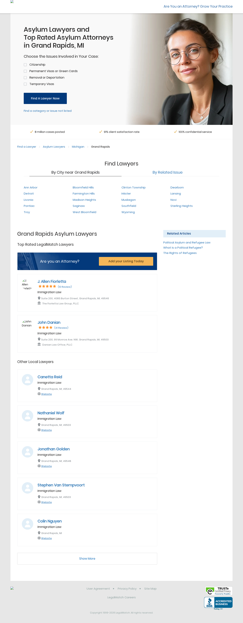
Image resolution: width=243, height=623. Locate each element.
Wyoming (128, 212)
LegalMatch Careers (121, 597)
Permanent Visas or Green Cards (53, 71)
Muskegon (129, 200)
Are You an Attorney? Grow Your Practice (198, 6)
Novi (173, 200)
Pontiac (29, 206)
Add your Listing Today (126, 261)
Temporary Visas (41, 84)
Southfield (129, 206)
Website (46, 394)
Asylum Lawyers (54, 147)
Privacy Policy (127, 589)
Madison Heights (84, 200)
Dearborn (177, 187)
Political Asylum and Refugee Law (187, 242)
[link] (29, 591)
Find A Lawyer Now (45, 98)
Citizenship (37, 64)
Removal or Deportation (46, 77)
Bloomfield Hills (83, 187)
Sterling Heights (181, 206)
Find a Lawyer (26, 147)
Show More (87, 558)
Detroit (29, 193)
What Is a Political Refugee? (183, 248)
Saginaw (79, 206)
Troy (27, 212)
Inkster (126, 193)
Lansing (175, 193)
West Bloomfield (84, 212)
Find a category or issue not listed (48, 111)
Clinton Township (134, 187)
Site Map (150, 589)
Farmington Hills (84, 193)
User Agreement (98, 589)
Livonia (28, 200)
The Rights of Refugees (180, 253)
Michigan (78, 147)
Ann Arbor (30, 187)
